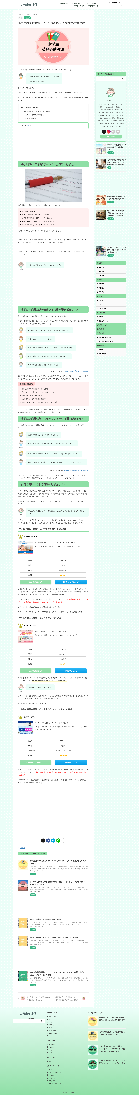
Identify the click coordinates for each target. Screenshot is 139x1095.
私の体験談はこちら (35, 582)
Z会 (100, 304)
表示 (28, 125)
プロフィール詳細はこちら (110, 136)
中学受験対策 (64, 3)
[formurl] (113, 132)
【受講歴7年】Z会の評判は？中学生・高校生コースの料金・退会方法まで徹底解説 (116, 162)
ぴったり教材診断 (92, 3)
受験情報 (99, 279)
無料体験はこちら (71, 762)
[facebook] (48, 840)
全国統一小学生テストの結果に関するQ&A (45, 919)
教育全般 (99, 263)
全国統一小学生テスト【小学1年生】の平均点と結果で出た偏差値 (54, 937)
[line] (58, 840)
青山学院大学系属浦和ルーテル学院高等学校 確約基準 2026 (116, 147)
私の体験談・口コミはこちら (35, 762)
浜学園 (101, 317)
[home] (118, 132)
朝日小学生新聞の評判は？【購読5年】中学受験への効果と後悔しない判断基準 (116, 213)
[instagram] (109, 132)
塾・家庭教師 (101, 312)
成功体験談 (102, 354)
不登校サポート (78, 3)
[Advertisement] (53, 145)
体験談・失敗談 (79, 6)
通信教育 (99, 296)
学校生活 (101, 267)
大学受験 (101, 292)
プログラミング (101, 325)
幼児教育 (101, 275)
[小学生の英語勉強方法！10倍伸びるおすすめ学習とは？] (53, 840)
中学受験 (22, 848)
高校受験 (101, 288)
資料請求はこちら (71, 671)
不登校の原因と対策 (105, 337)
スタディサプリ (104, 308)
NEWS (101, 349)
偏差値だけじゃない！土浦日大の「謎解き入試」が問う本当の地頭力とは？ (116, 250)
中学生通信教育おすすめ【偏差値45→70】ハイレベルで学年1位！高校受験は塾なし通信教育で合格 (112, 1048)
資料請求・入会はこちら (70, 582)
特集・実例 (100, 345)
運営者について (93, 6)
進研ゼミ (101, 300)
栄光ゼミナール (104, 321)
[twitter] (43, 840)
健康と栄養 (100, 329)
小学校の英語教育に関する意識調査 (76, 371)
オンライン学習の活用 (106, 341)
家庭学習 (101, 271)
